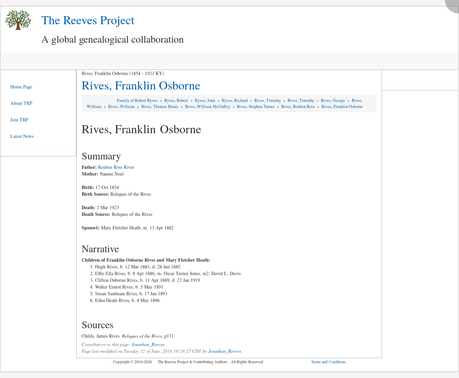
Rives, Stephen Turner (256, 106)
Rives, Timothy (268, 100)
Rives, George (333, 100)
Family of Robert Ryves (138, 100)
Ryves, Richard (235, 100)
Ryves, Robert (176, 100)
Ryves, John (205, 100)
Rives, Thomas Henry (160, 106)
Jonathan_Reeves (148, 344)
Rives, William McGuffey (208, 106)
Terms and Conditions (328, 361)
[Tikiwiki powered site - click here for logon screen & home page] (15, 20)
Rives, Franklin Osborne (141, 85)
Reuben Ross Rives (116, 167)
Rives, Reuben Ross (298, 106)
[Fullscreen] (453, 5)
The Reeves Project (87, 19)
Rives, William (122, 106)
